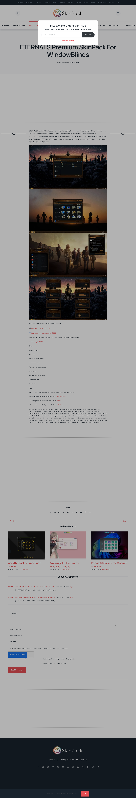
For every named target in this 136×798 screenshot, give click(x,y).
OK (85, 794)
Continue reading (68, 41)
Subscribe (88, 35)
